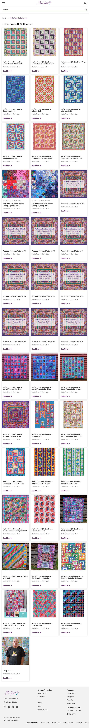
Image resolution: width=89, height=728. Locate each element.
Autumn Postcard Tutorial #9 (14, 251)
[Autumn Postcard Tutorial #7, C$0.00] (73, 231)
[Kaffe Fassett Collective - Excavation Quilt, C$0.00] (44, 509)
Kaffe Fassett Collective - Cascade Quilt (71, 624)
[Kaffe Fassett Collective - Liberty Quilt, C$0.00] (44, 89)
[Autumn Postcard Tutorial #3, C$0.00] (15, 322)
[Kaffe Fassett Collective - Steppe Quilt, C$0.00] (44, 414)
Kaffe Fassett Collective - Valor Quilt (73, 63)
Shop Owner (42, 693)
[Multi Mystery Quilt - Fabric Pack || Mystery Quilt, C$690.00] (15, 184)
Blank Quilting (68, 722)
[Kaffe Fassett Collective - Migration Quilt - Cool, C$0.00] (73, 462)
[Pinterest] (13, 707)
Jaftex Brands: (32, 722)
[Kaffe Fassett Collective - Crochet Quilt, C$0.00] (44, 603)
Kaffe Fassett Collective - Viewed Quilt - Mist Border (13, 63)
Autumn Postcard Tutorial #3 (14, 342)
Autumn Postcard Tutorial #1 (72, 342)
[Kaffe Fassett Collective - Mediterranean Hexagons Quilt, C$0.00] (15, 509)
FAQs (39, 706)
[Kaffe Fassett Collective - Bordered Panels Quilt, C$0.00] (44, 556)
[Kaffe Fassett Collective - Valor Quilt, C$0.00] (73, 42)
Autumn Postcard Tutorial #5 (43, 296)
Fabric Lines (71, 693)
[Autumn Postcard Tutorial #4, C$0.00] (73, 276)
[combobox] (44, 9)
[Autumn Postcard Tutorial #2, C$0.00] (44, 322)
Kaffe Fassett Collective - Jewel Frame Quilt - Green (71, 388)
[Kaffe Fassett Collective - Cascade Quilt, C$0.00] (73, 603)
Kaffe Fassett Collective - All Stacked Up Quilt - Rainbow (72, 577)
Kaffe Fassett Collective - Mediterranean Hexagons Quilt (15, 530)
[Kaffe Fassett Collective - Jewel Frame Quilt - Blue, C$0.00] (44, 367)
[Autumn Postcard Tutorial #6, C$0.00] (15, 276)
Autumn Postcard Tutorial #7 (72, 251)
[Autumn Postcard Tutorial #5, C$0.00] (44, 276)
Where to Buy (43, 710)
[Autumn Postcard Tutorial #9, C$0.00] (15, 231)
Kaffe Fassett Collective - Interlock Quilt (71, 110)
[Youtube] (17, 707)
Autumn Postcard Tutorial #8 (43, 251)
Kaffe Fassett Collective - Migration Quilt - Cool (71, 482)
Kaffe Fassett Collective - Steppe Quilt (42, 435)
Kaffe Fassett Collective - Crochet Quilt (42, 624)
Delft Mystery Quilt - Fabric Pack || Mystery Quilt (42, 205)
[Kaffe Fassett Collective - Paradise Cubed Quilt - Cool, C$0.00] (15, 462)
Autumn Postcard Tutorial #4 (72, 296)
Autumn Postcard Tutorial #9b (73, 204)
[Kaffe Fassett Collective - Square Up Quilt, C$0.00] (15, 89)
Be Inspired (71, 703)
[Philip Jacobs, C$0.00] (15, 651)
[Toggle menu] (19, 3)
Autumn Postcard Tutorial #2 (43, 342)
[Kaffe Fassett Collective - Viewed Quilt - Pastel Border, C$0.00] (44, 42)
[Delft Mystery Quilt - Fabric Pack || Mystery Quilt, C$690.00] (44, 184)
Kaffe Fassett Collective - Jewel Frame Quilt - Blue (42, 388)
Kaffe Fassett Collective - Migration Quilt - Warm (42, 482)
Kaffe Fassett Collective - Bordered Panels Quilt (42, 577)
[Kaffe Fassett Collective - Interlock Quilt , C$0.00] (73, 89)
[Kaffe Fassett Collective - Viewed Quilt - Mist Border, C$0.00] (15, 42)
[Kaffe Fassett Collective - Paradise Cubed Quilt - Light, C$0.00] (73, 414)
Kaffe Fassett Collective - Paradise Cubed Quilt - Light (72, 435)
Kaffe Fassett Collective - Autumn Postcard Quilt (13, 435)
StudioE (79, 722)
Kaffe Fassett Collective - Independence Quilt (13, 157)
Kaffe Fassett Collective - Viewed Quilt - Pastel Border (43, 63)
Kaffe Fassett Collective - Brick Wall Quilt (15, 577)
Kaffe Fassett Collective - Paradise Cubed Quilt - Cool (13, 482)
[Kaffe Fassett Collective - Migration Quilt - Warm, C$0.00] (44, 462)
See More (6, 71)
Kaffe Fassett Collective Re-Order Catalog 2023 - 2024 (14, 624)
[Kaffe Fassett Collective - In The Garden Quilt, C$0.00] (73, 509)
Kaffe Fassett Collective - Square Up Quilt (13, 110)
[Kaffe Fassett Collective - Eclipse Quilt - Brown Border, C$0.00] (73, 136)
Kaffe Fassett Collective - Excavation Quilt (42, 530)
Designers (70, 696)
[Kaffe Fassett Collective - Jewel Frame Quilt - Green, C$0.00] (73, 367)
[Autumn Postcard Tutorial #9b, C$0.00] (73, 184)
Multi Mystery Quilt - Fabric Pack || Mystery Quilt (13, 205)
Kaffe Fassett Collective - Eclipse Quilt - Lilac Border (42, 157)
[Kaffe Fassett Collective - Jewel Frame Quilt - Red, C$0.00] (15, 367)
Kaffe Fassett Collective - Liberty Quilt (42, 110)
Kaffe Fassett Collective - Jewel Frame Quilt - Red (13, 388)
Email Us (72, 714)
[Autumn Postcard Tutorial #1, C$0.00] (73, 322)
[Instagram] (5, 707)
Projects (70, 700)
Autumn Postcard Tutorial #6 (14, 296)
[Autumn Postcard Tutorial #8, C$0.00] (44, 231)
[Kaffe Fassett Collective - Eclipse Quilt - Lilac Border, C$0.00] (44, 136)
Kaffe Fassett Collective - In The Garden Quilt (72, 530)
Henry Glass (56, 722)
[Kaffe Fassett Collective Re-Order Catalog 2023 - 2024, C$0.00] (15, 603)
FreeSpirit (45, 722)
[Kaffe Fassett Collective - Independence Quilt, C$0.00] (15, 136)
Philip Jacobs (8, 671)
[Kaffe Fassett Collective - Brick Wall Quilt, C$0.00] (15, 556)
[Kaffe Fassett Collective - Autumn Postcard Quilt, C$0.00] (15, 414)
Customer (41, 696)
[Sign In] (85, 3)
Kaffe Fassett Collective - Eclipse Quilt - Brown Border (72, 157)
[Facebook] (9, 707)
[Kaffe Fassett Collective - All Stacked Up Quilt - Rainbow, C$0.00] (73, 556)
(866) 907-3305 (75, 710)
